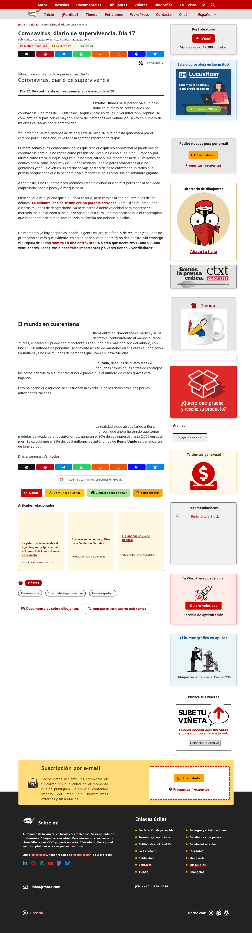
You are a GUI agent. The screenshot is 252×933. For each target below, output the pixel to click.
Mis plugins (197, 865)
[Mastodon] (136, 54)
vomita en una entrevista (73, 243)
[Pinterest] (45, 54)
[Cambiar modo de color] (203, 5)
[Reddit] (100, 54)
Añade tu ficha (203, 251)
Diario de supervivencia (65, 593)
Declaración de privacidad (157, 830)
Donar (33, 493)
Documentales (88, 5)
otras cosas (39, 854)
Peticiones (114, 14)
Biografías (163, 5)
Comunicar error (67, 493)
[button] (212, 5)
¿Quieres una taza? (111, 493)
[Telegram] (63, 54)
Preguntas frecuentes (203, 165)
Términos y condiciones (155, 837)
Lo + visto (188, 5)
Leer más (77, 846)
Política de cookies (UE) (155, 844)
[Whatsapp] (81, 54)
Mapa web (196, 858)
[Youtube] (50, 863)
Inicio (49, 14)
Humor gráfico (102, 593)
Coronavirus (30, 593)
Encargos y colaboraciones (207, 830)
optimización (82, 854)
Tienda (91, 14)
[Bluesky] (155, 54)
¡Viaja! (206, 38)
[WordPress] (42, 863)
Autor (42, 5)
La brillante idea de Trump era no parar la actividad (74, 203)
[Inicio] (34, 14)
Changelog (197, 872)
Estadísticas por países (205, 837)
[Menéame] (118, 54)
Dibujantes (117, 5)
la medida (31, 446)
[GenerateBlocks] (219, 913)
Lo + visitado (147, 851)
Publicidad (146, 858)
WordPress (139, 14)
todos (54, 456)
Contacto (164, 14)
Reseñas (62, 5)
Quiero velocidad (204, 605)
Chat (183, 14)
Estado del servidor (202, 844)
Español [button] (205, 14)
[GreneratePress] (211, 913)
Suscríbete (150, 493)
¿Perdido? (69, 14)
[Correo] (26, 54)
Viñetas (140, 5)
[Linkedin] (25, 863)
